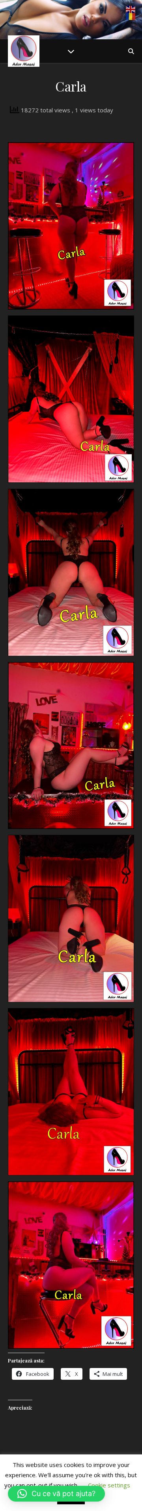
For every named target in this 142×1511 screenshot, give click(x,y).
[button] (56, 1494)
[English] (131, 9)
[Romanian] (131, 16)
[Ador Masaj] (23, 51)
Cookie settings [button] (109, 1485)
